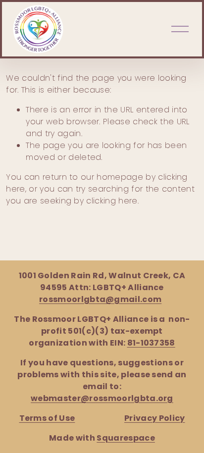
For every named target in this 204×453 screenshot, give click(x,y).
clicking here (111, 200)
